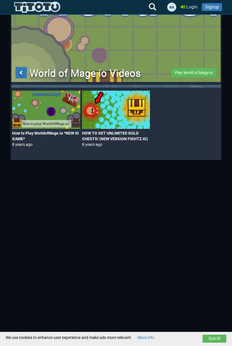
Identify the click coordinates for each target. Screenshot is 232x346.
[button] (21, 72)
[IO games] (37, 7)
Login (191, 7)
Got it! (214, 338)
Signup (212, 7)
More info (146, 337)
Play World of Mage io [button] (194, 72)
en (171, 7)
